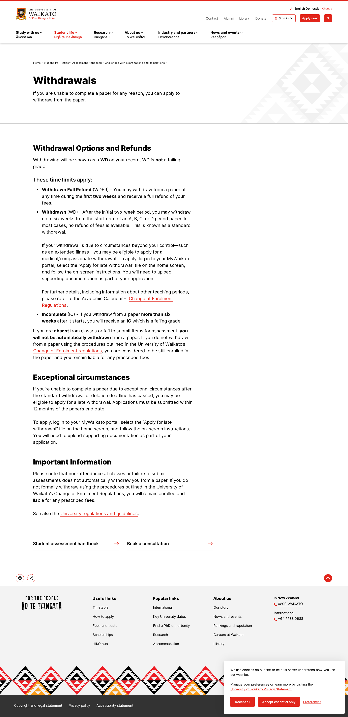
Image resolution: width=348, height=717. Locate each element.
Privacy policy (79, 705)
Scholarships (103, 635)
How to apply (103, 617)
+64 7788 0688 (290, 619)
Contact (212, 18)
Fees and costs (105, 626)
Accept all (242, 702)
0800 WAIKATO (290, 604)
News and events (227, 617)
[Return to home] (36, 14)
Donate (260, 18)
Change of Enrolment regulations (67, 350)
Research (160, 635)
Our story (220, 607)
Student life (51, 62)
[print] (20, 578)
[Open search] (328, 18)
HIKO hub (100, 644)
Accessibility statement (114, 705)
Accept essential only (278, 702)
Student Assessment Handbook (82, 62)
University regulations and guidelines (99, 513)
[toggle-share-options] (31, 578)
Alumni (229, 18)
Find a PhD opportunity (171, 626)
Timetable (101, 607)
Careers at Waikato (228, 635)
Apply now (310, 18)
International (163, 607)
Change (327, 8)
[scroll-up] (328, 578)
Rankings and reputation (232, 626)
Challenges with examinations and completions (135, 62)
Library (244, 18)
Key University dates (169, 617)
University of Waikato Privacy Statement (261, 689)
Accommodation (166, 644)
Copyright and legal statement (38, 705)
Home (37, 62)
